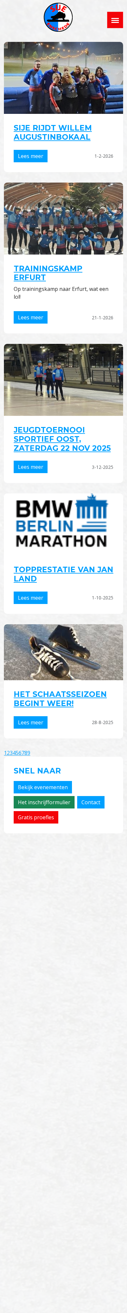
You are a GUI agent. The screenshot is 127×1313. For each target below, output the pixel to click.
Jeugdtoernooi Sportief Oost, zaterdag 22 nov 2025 (62, 439)
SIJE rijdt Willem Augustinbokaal (53, 132)
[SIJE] (58, 17)
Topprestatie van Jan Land (63, 574)
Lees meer (30, 156)
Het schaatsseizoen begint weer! (60, 699)
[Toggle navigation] (115, 20)
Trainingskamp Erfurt (48, 273)
